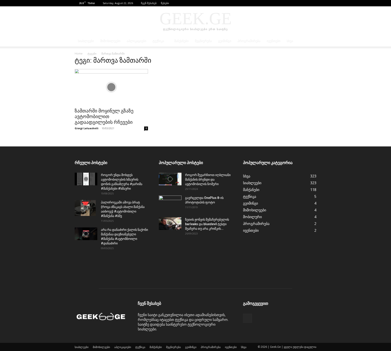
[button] (306, 3)
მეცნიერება (203, 41)
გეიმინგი (224, 41)
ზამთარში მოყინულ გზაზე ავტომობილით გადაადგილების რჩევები (104, 116)
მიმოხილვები (110, 41)
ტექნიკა (158, 41)
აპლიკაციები (136, 41)
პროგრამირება (249, 41)
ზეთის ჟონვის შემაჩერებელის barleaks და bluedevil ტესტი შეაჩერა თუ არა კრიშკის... (207, 224)
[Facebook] (313, 3)
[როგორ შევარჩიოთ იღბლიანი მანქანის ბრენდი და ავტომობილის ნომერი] (170, 179)
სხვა (290, 41)
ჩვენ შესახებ (149, 3)
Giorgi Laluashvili (86, 128)
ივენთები (273, 41)
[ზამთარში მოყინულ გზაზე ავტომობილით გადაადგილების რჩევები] (111, 87)
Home (79, 53)
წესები (165, 3)
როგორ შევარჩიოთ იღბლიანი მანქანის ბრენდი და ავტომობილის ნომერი (208, 179)
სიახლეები (86, 41)
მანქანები (181, 41)
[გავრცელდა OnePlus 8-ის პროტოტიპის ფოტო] (170, 203)
